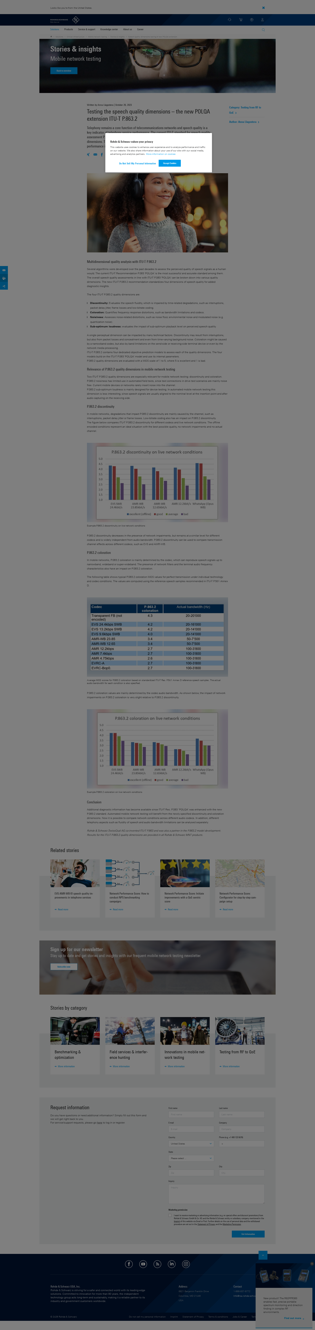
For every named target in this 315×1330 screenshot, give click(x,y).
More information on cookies (161, 154)
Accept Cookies (169, 163)
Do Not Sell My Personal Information (137, 163)
